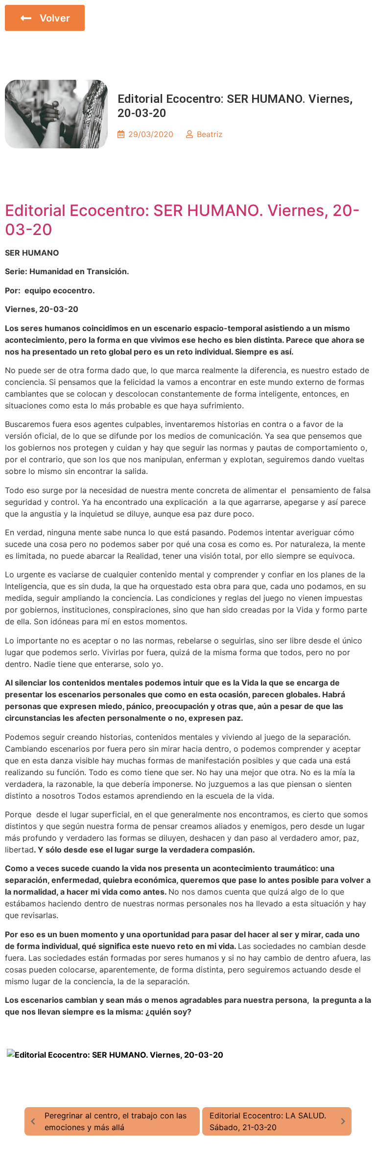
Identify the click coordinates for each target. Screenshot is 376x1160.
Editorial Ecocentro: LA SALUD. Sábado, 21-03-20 (268, 1121)
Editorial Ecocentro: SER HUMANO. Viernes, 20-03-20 (182, 219)
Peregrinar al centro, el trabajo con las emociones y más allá (116, 1121)
